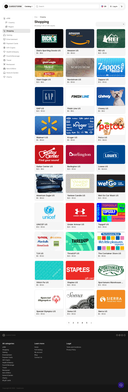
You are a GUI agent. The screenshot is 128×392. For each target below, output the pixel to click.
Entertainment (12, 39)
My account (38, 352)
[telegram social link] (122, 335)
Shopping (5, 350)
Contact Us (38, 357)
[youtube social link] (125, 335)
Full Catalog (38, 350)
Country (11, 23)
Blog (36, 355)
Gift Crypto (10, 48)
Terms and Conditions (73, 347)
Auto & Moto (11, 69)
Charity (9, 77)
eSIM (8, 18)
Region (11, 27)
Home (36, 347)
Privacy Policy (71, 350)
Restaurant (10, 64)
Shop (36, 17)
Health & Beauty (12, 52)
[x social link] (120, 335)
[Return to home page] (12, 6)
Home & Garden (12, 73)
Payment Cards (12, 43)
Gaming (9, 35)
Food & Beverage (13, 56)
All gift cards (6, 380)
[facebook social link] (117, 335)
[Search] (37, 6)
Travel (8, 60)
